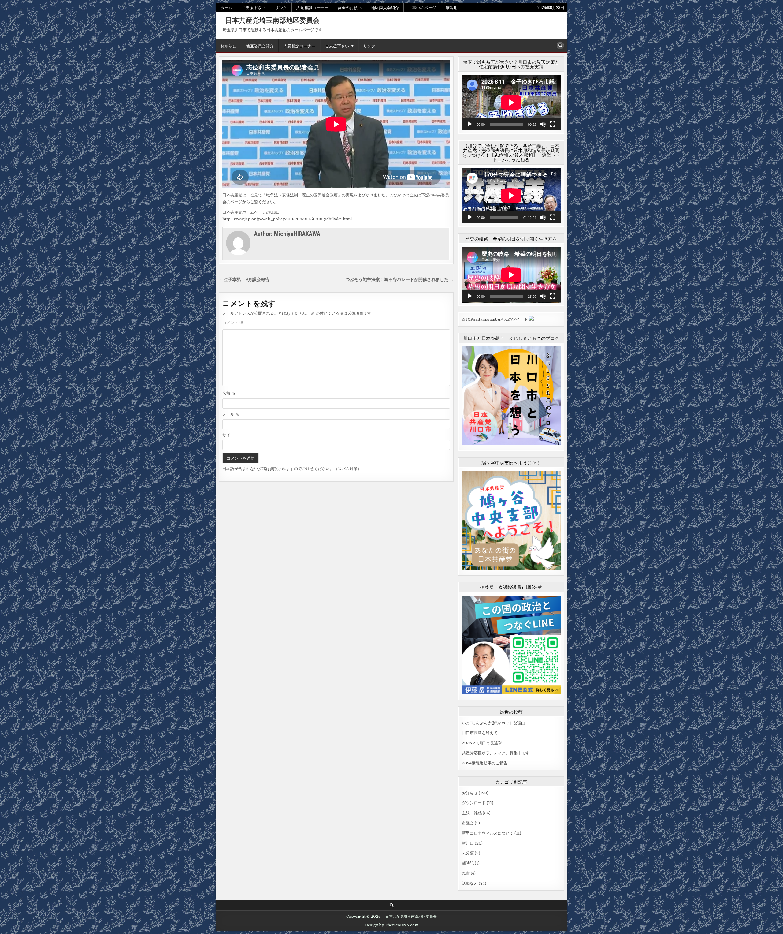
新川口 (468, 843)
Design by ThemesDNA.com (391, 925)
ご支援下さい (253, 7)
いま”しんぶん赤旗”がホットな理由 (493, 723)
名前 (228, 393)
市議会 (468, 823)
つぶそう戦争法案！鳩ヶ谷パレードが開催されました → (400, 279)
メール (230, 414)
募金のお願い (350, 7)
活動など (470, 883)
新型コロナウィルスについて (488, 833)
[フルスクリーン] (553, 124)
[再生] (470, 124)
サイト (228, 435)
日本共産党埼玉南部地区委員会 (269, 19)
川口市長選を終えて (480, 732)
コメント (232, 322)
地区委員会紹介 (385, 7)
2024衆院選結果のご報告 (484, 763)
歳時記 (468, 863)
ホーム (226, 7)
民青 (466, 873)
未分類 (468, 853)
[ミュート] (543, 124)
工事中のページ (422, 7)
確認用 (452, 7)
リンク (281, 7)
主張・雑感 (472, 813)
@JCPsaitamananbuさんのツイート (495, 319)
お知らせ (228, 46)
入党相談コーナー (312, 7)
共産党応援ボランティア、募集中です (495, 753)
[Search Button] (560, 45)
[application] (511, 102)
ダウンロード (474, 803)
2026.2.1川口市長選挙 (482, 743)
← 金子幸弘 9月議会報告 (244, 279)
